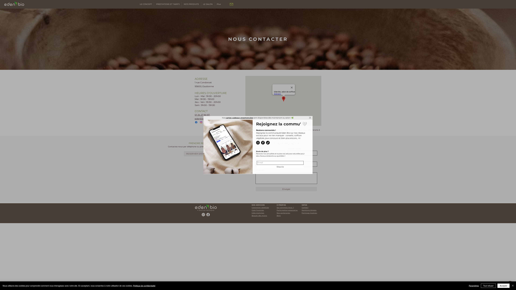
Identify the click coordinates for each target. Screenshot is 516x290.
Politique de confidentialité (144, 285)
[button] (310, 118)
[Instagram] (258, 142)
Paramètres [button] (474, 285)
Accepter (503, 285)
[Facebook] (263, 142)
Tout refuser (488, 285)
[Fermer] (512, 286)
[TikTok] (268, 142)
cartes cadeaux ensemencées (239, 118)
